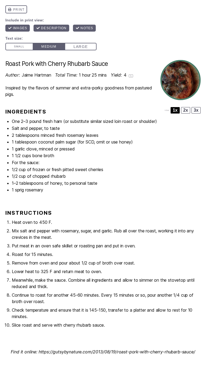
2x (185, 110)
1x (175, 110)
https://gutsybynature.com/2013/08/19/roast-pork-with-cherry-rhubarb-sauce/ (117, 351)
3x (196, 110)
